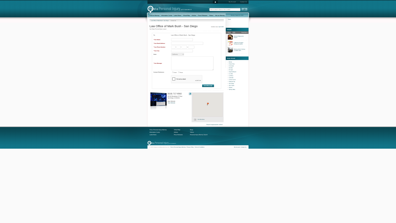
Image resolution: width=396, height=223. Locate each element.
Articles (176, 132)
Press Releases (178, 134)
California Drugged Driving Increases (238, 43)
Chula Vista (232, 64)
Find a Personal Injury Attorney (158, 129)
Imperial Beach (232, 71)
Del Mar (231, 67)
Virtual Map (177, 129)
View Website (171, 103)
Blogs (191, 129)
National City (232, 81)
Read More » (244, 32)
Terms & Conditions (199, 147)
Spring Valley (232, 89)
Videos (192, 132)
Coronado (231, 65)
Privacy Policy (190, 147)
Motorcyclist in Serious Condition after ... (239, 50)
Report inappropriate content (214, 124)
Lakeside (231, 77)
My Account (232, 2)
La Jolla (231, 73)
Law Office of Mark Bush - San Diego (160, 20)
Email (175, 72)
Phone (181, 72)
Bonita (230, 62)
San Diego (231, 83)
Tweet (229, 19)
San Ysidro (231, 85)
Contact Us (243, 2)
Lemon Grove (232, 79)
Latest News (153, 134)
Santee (230, 87)
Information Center (155, 132)
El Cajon (231, 69)
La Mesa (231, 75)
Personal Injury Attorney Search (199, 134)
